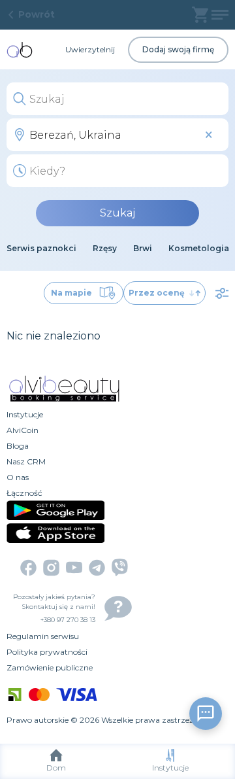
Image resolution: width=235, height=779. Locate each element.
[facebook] (28, 568)
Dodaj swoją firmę (178, 49)
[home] (20, 50)
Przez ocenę (157, 293)
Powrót (36, 14)
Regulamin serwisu (43, 636)
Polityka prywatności (47, 652)
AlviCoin (23, 430)
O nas (18, 477)
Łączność (24, 493)
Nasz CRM (26, 461)
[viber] (120, 567)
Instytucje (170, 767)
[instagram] (51, 568)
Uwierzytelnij (90, 49)
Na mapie (71, 293)
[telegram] (97, 568)
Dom (56, 767)
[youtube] (74, 567)
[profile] (220, 15)
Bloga (18, 446)
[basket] (200, 15)
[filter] (221, 293)
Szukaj (117, 213)
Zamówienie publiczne (50, 667)
